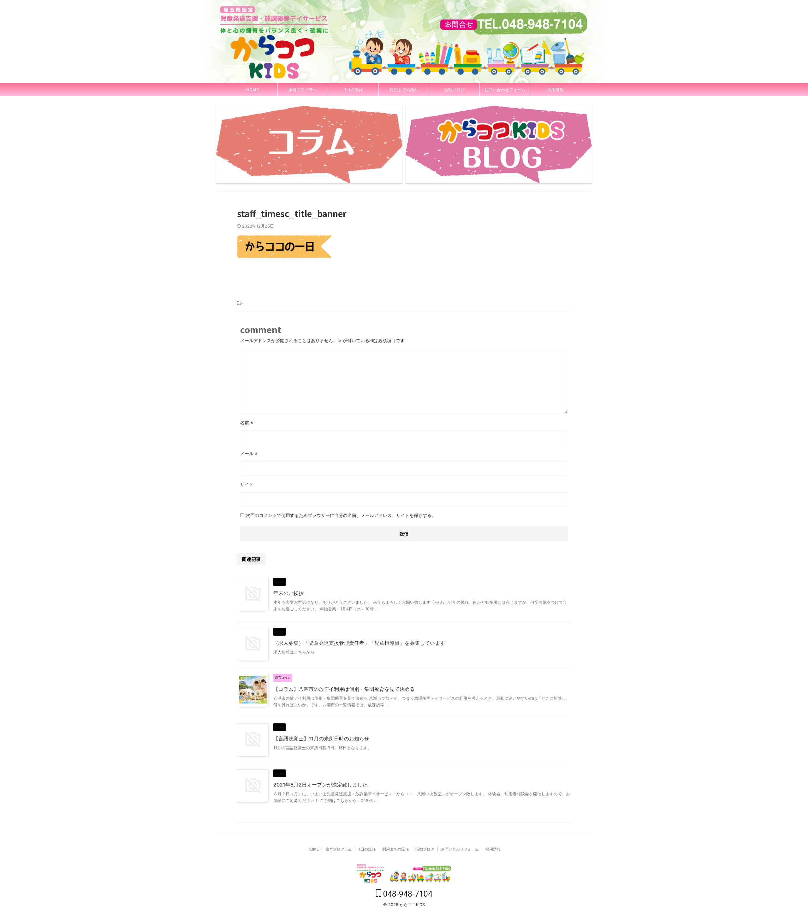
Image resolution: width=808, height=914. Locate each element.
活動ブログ (454, 89)
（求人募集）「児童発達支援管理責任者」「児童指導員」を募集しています (359, 643)
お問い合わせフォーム (505, 89)
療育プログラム (302, 89)
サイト (246, 484)
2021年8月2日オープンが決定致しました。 (322, 784)
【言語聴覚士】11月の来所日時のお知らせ (321, 738)
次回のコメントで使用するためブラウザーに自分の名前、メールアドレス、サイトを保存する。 (341, 515)
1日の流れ (353, 89)
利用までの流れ (403, 89)
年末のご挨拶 (288, 593)
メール (249, 453)
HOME (252, 89)
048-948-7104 (406, 894)
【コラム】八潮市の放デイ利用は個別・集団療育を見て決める (344, 689)
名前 (246, 422)
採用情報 (555, 89)
